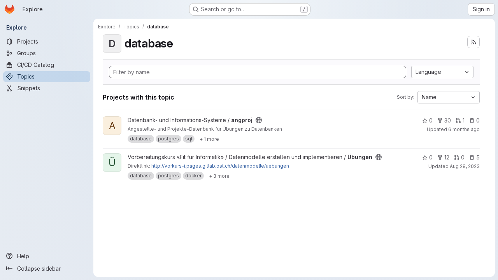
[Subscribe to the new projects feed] (473, 42)
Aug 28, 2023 (465, 166)
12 (446, 157)
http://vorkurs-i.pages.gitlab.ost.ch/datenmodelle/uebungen (220, 166)
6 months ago (464, 129)
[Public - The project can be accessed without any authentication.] (259, 120)
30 (447, 120)
